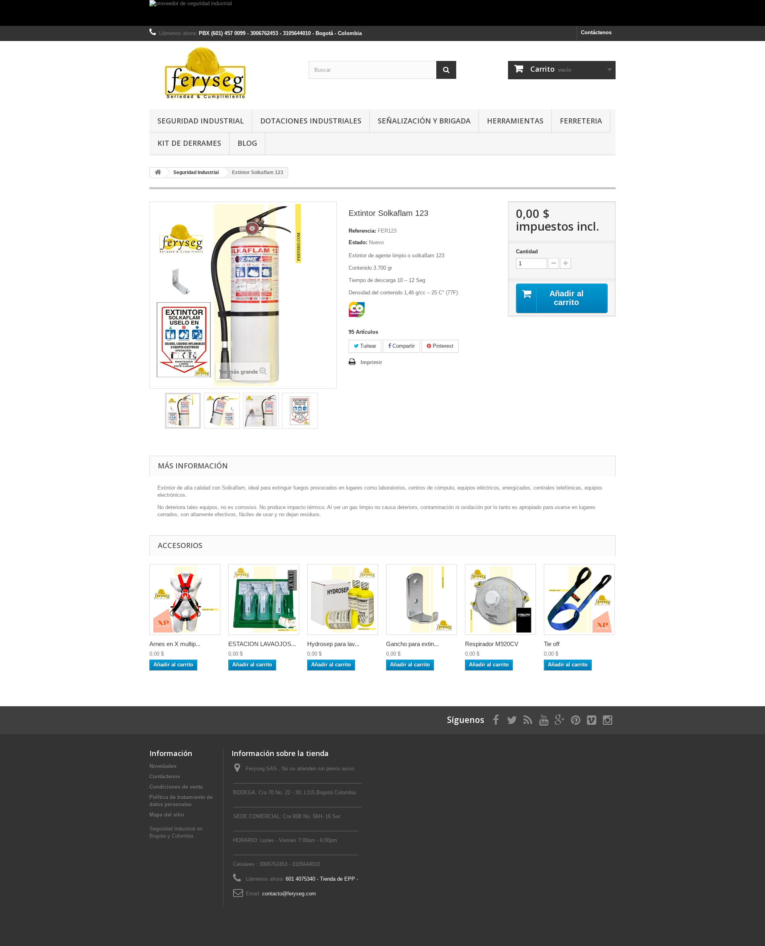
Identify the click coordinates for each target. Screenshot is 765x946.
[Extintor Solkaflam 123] (182, 410)
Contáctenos (596, 32)
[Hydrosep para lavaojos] (342, 599)
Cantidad (527, 252)
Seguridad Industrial (200, 120)
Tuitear (367, 346)
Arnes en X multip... (174, 643)
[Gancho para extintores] (421, 599)
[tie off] (579, 599)
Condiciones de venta (176, 787)
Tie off (551, 643)
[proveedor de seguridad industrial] (382, 13)
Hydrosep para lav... (333, 643)
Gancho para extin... (412, 643)
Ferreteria (581, 120)
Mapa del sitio (166, 815)
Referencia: (362, 231)
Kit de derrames (189, 143)
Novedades (163, 766)
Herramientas (515, 120)
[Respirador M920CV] (500, 599)
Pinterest (442, 346)
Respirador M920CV (491, 643)
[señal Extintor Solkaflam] (300, 410)
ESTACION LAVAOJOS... (262, 643)
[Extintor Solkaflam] (221, 410)
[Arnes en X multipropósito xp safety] (184, 599)
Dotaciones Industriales (310, 120)
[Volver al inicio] (157, 173)
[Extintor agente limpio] (261, 410)
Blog (247, 143)
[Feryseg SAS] (223, 73)
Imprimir (371, 362)
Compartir (403, 346)
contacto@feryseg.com (289, 894)
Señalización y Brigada (424, 120)
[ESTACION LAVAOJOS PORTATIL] (263, 599)
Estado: (358, 242)
